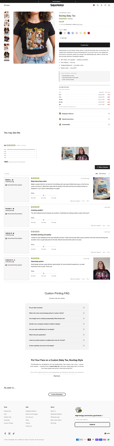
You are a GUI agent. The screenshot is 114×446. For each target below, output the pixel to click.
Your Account (29, 417)
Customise (84, 45)
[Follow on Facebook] (5, 433)
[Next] (75, 1)
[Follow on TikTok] (14, 433)
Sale (5, 414)
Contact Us (29, 426)
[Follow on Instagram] (9, 433)
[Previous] (38, 1)
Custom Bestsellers (57, 394)
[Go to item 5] (6, 47)
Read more (57, 376)
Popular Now (7, 411)
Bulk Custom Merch (56, 420)
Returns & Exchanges (32, 414)
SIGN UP (92, 425)
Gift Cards (53, 423)
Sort (97, 173)
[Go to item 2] (6, 23)
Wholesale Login (55, 417)
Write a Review (104, 167)
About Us (53, 411)
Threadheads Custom (65, 12)
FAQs (27, 420)
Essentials (7, 420)
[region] (75, 153)
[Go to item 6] (6, 55)
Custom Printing (8, 423)
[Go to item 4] (6, 39)
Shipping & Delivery (31, 411)
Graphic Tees (7, 417)
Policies (28, 423)
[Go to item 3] (6, 31)
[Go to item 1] (6, 15)
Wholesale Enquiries (56, 414)
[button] (84, 19)
